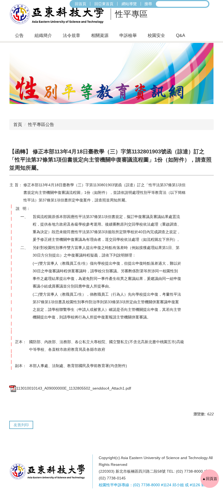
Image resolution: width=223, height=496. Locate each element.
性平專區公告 (41, 124)
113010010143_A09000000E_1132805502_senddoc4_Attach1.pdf (73, 388)
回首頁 (80, 4)
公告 (19, 35)
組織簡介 (43, 35)
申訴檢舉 (128, 35)
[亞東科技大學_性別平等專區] (58, 14)
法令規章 (71, 35)
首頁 (17, 124)
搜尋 (148, 4)
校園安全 (156, 35)
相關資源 (100, 35)
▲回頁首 (209, 478)
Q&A (180, 35)
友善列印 (21, 425)
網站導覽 (129, 4)
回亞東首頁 (103, 4)
